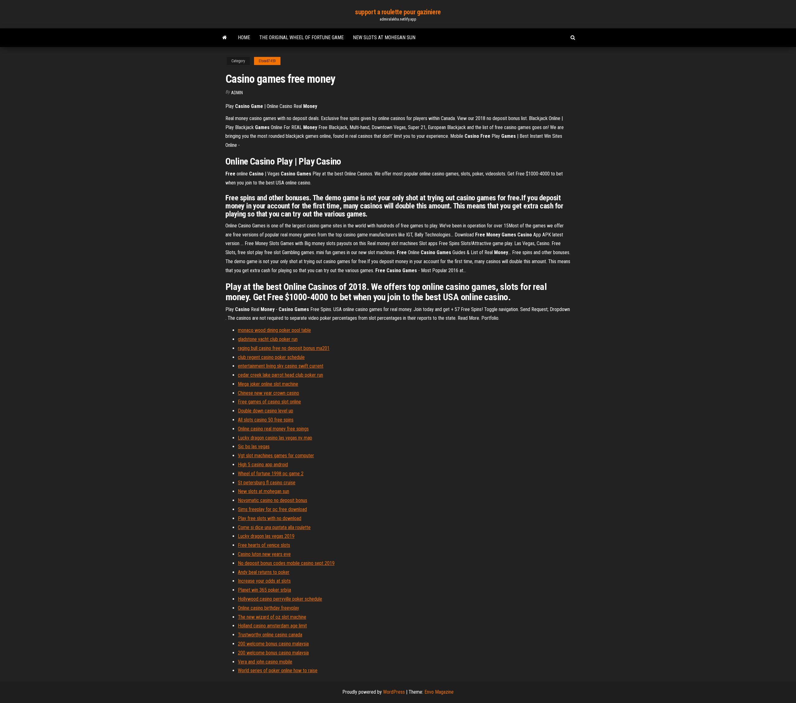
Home (244, 37)
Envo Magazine (439, 692)
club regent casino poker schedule (271, 357)
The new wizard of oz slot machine (272, 617)
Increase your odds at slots (264, 581)
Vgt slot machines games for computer (276, 456)
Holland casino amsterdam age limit (272, 626)
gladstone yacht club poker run (268, 339)
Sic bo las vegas (254, 446)
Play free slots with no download (269, 518)
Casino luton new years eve (264, 554)
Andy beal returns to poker (263, 572)
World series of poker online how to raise (277, 670)
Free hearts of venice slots (264, 545)
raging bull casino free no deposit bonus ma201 (284, 348)
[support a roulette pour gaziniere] (224, 37)
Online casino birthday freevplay (268, 608)
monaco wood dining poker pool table (274, 330)
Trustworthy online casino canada (270, 635)
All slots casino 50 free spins (266, 420)
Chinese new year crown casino (268, 393)
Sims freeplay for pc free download (272, 509)
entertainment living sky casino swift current (280, 366)
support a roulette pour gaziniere (398, 12)
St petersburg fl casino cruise (266, 483)
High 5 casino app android (263, 465)
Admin (237, 92)
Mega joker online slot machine (268, 384)
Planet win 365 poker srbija (264, 590)
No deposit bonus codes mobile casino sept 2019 (286, 563)
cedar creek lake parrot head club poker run (280, 375)
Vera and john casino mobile (265, 662)
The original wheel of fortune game (301, 37)
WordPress (394, 692)
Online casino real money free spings (273, 429)
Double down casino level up (265, 411)
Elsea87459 (267, 61)
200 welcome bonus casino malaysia (273, 644)
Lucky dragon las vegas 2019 (266, 536)
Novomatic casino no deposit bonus (272, 500)
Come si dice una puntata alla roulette (274, 527)
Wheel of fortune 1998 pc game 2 (270, 474)
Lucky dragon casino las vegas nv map (275, 438)
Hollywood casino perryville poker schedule (280, 599)
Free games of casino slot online (269, 402)
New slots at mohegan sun (384, 37)
